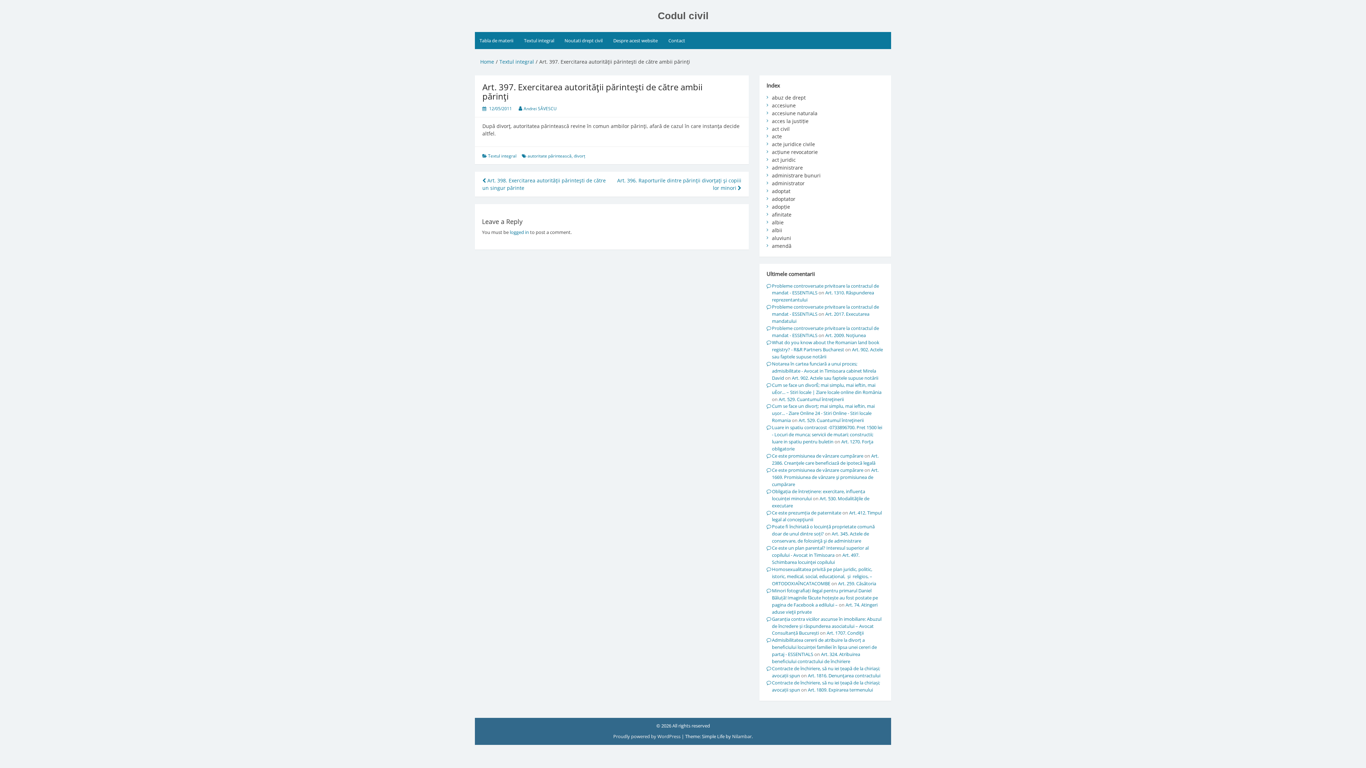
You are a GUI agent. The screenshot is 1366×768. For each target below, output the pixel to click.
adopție (781, 206)
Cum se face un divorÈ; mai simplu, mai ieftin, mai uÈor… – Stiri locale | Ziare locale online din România (826, 388)
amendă (781, 245)
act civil (781, 129)
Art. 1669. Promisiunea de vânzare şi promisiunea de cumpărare (825, 477)
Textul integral (539, 40)
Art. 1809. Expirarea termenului (840, 690)
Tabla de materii (496, 40)
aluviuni (781, 238)
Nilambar (742, 736)
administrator (788, 183)
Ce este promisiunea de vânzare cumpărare (817, 456)
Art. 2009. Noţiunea (845, 335)
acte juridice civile (793, 144)
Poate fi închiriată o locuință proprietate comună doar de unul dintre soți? (823, 530)
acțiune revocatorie (795, 152)
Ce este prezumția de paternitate (806, 513)
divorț (579, 156)
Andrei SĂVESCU (540, 109)
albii (777, 230)
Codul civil (683, 15)
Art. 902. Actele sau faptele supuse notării (835, 378)
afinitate (781, 214)
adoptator (783, 199)
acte (777, 136)
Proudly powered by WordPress (647, 736)
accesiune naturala (794, 113)
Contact (676, 40)
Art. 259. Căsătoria (857, 583)
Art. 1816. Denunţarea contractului (844, 675)
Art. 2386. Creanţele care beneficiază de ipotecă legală (825, 459)
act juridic (784, 159)
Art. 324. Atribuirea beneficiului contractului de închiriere (816, 658)
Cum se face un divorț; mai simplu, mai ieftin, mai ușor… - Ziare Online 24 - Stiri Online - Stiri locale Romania (823, 413)
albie (778, 222)
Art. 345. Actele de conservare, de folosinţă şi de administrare (820, 537)
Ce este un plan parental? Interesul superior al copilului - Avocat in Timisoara (820, 551)
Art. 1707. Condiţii (845, 633)
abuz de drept (789, 97)
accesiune (784, 105)
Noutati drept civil (584, 40)
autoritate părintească (550, 156)
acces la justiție (790, 121)
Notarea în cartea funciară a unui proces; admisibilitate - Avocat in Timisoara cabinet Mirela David (824, 371)
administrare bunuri (796, 175)
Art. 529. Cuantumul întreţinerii (811, 399)
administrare (787, 167)
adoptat (781, 191)
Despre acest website (635, 40)
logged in (519, 232)
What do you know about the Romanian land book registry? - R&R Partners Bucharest (825, 346)
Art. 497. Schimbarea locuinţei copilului (815, 558)
